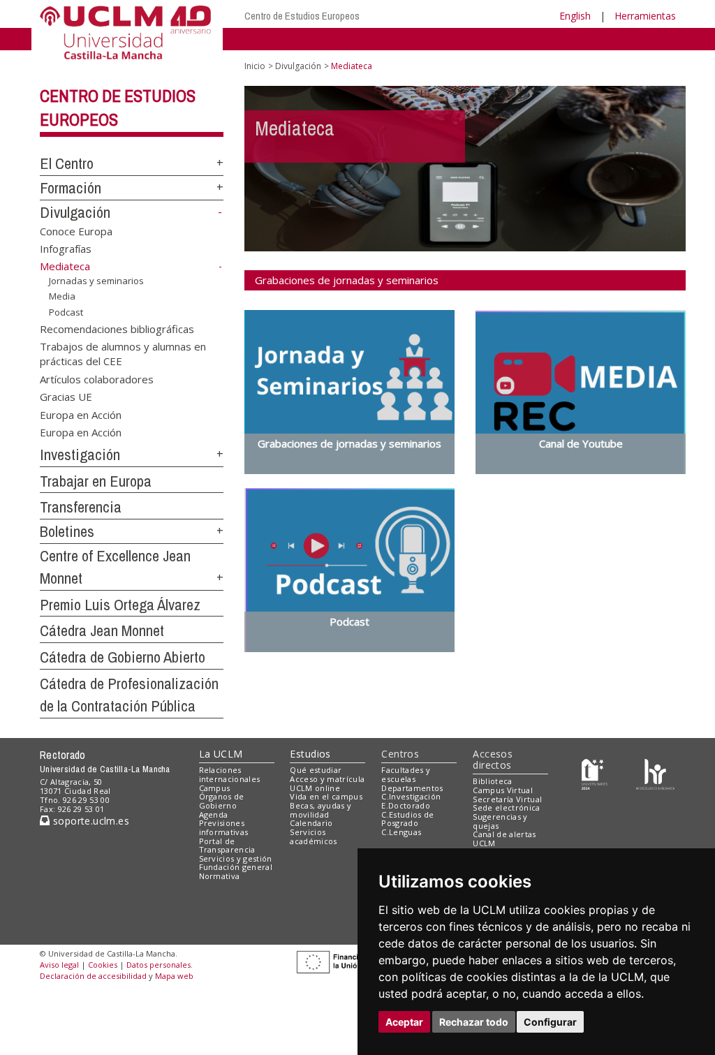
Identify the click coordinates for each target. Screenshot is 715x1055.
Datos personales (158, 964)
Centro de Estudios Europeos (302, 15)
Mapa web (174, 976)
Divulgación (75, 212)
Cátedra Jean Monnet (102, 630)
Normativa (219, 876)
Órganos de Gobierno (221, 801)
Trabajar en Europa (96, 481)
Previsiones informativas (224, 827)
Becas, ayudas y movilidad (320, 810)
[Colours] (655, 773)
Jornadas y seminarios (96, 280)
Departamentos (412, 788)
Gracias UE (66, 397)
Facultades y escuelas (405, 774)
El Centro (67, 163)
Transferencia (80, 506)
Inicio (254, 66)
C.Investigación (411, 796)
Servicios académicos (313, 836)
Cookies (102, 964)
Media (62, 296)
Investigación (80, 454)
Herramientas (645, 15)
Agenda (213, 814)
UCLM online (315, 788)
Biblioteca (492, 781)
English (575, 15)
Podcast (66, 312)
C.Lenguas (401, 832)
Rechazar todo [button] (473, 1022)
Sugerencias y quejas (500, 821)
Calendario (311, 823)
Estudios (310, 753)
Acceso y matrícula (327, 779)
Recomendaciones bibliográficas (117, 328)
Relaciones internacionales (229, 774)
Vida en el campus (326, 796)
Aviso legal (59, 964)
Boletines (67, 531)
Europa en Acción (80, 414)
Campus (214, 788)
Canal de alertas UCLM (504, 838)
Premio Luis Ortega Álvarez (120, 604)
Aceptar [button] (404, 1022)
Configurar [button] (550, 1022)
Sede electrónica (506, 807)
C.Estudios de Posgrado (407, 819)
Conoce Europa (76, 230)
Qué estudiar (315, 770)
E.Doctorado (405, 805)
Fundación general (236, 867)
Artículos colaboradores (97, 378)
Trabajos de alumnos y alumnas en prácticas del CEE (123, 353)
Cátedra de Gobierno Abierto (122, 657)
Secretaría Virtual (507, 799)
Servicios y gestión (235, 858)
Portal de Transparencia (227, 845)
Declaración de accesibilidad (93, 976)
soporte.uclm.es (89, 820)
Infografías (65, 249)
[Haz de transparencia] (594, 773)
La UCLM (221, 753)
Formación (70, 187)
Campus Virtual (503, 790)
